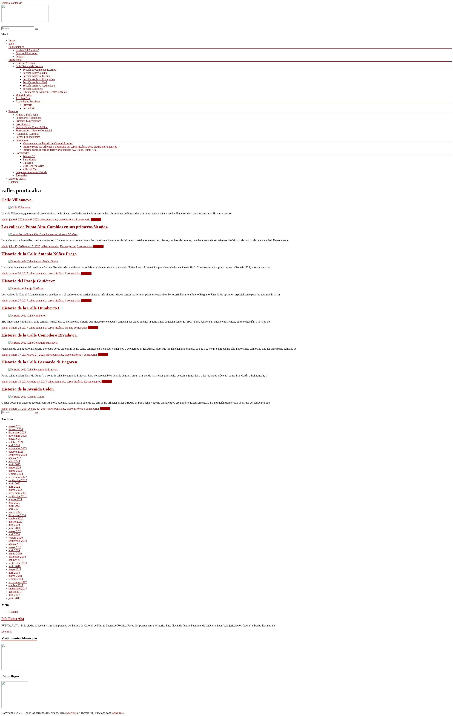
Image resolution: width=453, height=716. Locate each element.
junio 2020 (14, 528)
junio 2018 (14, 566)
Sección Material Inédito (36, 75)
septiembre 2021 (17, 496)
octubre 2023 (15, 451)
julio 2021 (14, 502)
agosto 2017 (15, 591)
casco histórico (67, 219)
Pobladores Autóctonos (28, 117)
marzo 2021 (15, 512)
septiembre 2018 (17, 563)
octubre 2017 (15, 585)
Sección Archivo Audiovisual (39, 85)
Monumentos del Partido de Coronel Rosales (48, 143)
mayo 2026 (14, 426)
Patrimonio (22, 140)
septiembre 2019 (17, 540)
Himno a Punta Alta (27, 114)
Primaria (27, 104)
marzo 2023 (15, 470)
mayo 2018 (14, 569)
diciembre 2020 (17, 515)
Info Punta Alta (12, 618)
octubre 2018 (15, 559)
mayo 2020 (14, 531)
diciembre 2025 (17, 432)
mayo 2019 (14, 547)
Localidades (22, 152)
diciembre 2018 (17, 556)
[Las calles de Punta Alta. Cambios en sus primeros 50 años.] (43, 234)
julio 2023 (14, 461)
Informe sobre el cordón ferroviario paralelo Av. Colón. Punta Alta (59, 149)
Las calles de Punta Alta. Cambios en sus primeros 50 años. (54, 227)
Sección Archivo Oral (35, 82)
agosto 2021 (15, 499)
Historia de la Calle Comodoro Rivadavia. (39, 335)
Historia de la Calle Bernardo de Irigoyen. (39, 362)
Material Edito (23, 95)
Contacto (13, 181)
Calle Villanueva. (17, 200)
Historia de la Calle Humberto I (30, 308)
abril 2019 (14, 550)
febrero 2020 (15, 537)
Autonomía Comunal (27, 133)
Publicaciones (16, 46)
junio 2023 (14, 464)
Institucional (15, 59)
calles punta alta (48, 219)
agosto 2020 (15, 521)
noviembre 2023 (17, 448)
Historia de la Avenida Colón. (28, 389)
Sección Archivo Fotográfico (39, 79)
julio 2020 (14, 524)
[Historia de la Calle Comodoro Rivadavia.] (33, 342)
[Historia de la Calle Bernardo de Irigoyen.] (33, 369)
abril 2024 (14, 445)
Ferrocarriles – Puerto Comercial (34, 130)
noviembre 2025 (17, 435)
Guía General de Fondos (29, 66)
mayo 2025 (14, 438)
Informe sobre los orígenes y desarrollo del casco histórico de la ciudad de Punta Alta (70, 146)
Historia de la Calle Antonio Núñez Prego (39, 254)
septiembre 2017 (17, 588)
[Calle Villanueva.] (19, 207)
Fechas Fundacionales (28, 136)
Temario (13, 111)
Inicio (11, 40)
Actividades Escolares (28, 101)
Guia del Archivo (25, 63)
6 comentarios (73, 300)
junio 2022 (14, 483)
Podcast (20, 56)
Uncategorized (68, 246)
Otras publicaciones (27, 53)
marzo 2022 (15, 489)
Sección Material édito (35, 72)
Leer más (96, 219)
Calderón (28, 162)
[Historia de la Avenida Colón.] (26, 396)
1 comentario (83, 219)
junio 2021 (14, 505)
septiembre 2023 (17, 454)
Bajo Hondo (29, 159)
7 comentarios (89, 354)
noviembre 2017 (17, 582)
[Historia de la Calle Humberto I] (27, 315)
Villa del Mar (30, 169)
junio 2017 (14, 598)
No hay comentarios (76, 327)
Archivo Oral (23, 98)
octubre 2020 (15, 518)
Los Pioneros (23, 124)
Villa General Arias (33, 165)
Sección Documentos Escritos (39, 69)
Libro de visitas (17, 178)
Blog (11, 43)
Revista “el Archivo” (27, 50)
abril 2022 (14, 486)
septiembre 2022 (17, 480)
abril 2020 (14, 534)
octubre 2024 (15, 442)
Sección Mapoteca (33, 88)
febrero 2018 (15, 578)
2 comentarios (85, 246)
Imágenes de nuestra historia (31, 172)
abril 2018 (14, 572)
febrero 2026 (15, 429)
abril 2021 (14, 508)
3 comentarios (73, 273)
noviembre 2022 (17, 477)
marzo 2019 (15, 553)
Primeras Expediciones (28, 120)
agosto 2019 (15, 543)
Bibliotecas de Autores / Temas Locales (45, 91)
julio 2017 (14, 594)
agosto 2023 (15, 457)
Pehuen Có (29, 156)
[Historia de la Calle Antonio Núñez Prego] (33, 261)
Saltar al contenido (11, 2)
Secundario (29, 108)
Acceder (13, 611)
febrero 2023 (15, 473)
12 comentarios (92, 381)
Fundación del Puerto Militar (32, 127)
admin (4, 219)
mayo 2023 (14, 467)
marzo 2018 (15, 575)
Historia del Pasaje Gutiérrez (28, 281)
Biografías (21, 175)
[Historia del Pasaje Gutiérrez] (25, 288)
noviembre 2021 (17, 492)
